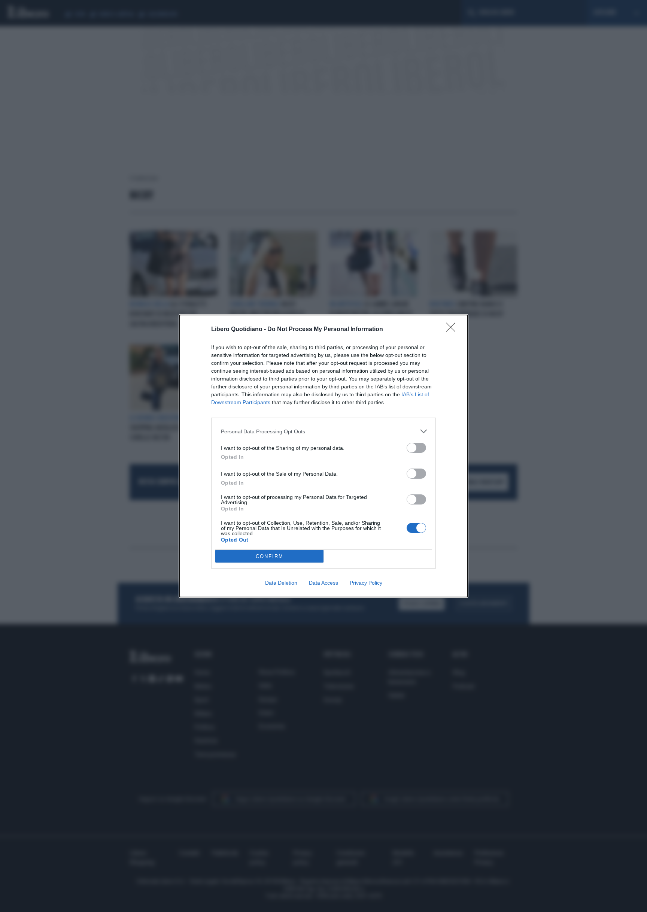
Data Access (323, 583)
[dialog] (323, 456)
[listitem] (323, 431)
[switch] (416, 448)
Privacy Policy (366, 583)
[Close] (453, 329)
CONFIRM (269, 556)
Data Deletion (281, 583)
